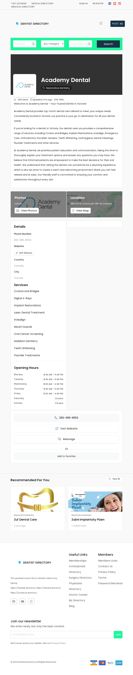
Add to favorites (66, 456)
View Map (82, 210)
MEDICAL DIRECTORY (23, 6)
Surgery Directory (80, 578)
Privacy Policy (107, 572)
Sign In (83, 3)
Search (108, 44)
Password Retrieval (110, 583)
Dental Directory (43, 3)
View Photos (28, 210)
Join (118, 634)
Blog (71, 606)
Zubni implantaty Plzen (88, 519)
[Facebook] (110, 3)
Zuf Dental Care (25, 519)
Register (98, 3)
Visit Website (25, 253)
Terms (102, 578)
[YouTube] (114, 3)
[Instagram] (119, 3)
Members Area (107, 561)
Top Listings (19, 3)
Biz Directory (77, 600)
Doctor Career (78, 595)
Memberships (77, 561)
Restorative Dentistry (58, 88)
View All (116, 478)
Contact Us (105, 566)
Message (68, 439)
